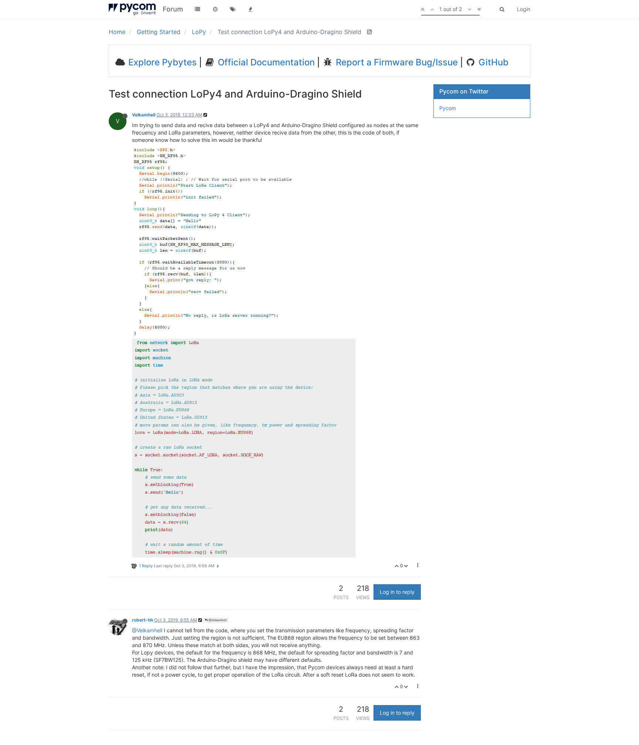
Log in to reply (397, 592)
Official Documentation (265, 62)
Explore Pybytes (161, 62)
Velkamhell (143, 115)
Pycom (447, 108)
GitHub (492, 62)
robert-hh (142, 620)
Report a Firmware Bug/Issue (396, 62)
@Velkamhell (217, 620)
